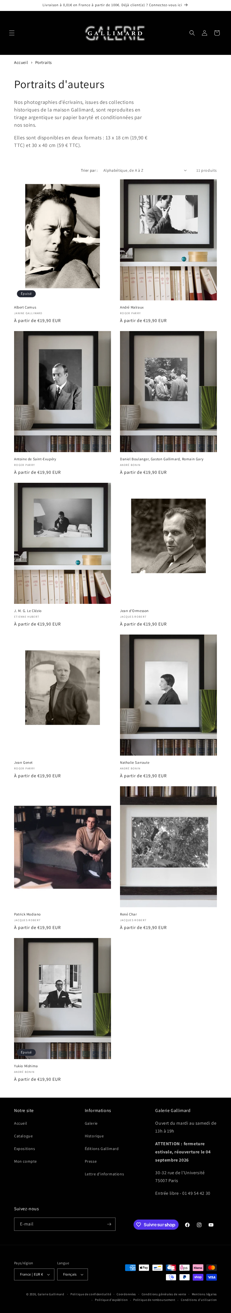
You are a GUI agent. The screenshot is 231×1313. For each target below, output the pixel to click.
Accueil (21, 62)
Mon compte (25, 1161)
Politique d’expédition (111, 1300)
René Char (128, 914)
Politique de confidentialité (90, 1294)
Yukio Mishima (26, 1066)
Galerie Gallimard (51, 1294)
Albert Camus (25, 307)
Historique (94, 1135)
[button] (12, 33)
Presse (91, 1161)
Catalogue (23, 1135)
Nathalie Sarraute (134, 762)
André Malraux (132, 307)
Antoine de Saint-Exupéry (35, 459)
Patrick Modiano (27, 914)
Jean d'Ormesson (134, 611)
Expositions (24, 1148)
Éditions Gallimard (102, 1148)
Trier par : (89, 170)
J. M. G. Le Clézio (28, 611)
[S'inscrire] (109, 1224)
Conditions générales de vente (164, 1294)
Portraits (43, 62)
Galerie (91, 1123)
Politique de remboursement (154, 1300)
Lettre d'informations (104, 1173)
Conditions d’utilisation (199, 1300)
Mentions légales (204, 1294)
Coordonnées (126, 1294)
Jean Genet (23, 762)
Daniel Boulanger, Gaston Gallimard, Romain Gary (161, 459)
